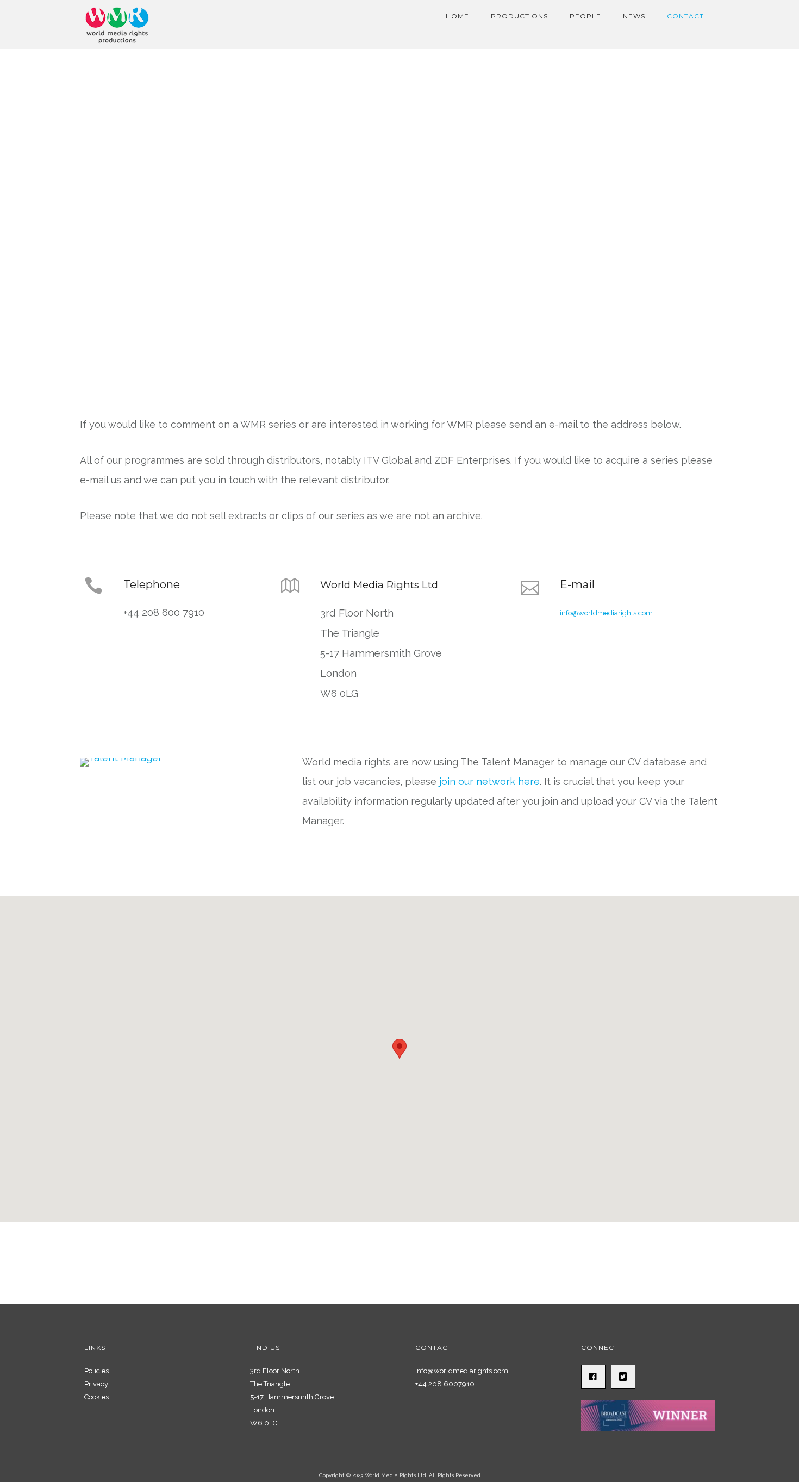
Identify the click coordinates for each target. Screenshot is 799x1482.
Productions (519, 16)
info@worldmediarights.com (606, 612)
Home (457, 16)
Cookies (96, 1397)
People (585, 16)
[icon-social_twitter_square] (626, 1377)
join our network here (489, 781)
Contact (685, 16)
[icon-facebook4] (596, 1377)
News (634, 16)
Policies (96, 1371)
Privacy (96, 1384)
